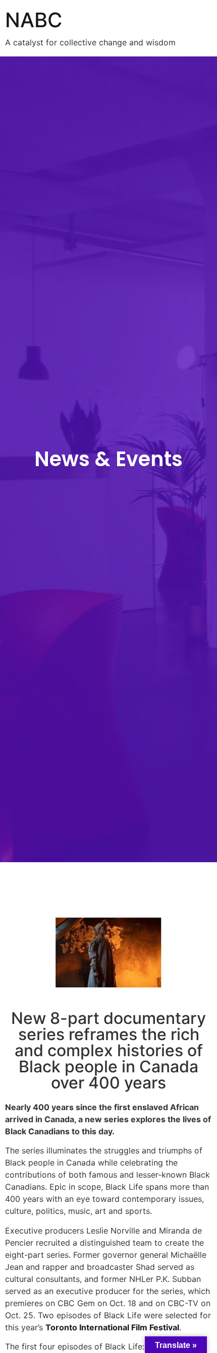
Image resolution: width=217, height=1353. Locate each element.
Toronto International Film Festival (112, 1327)
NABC (33, 20)
